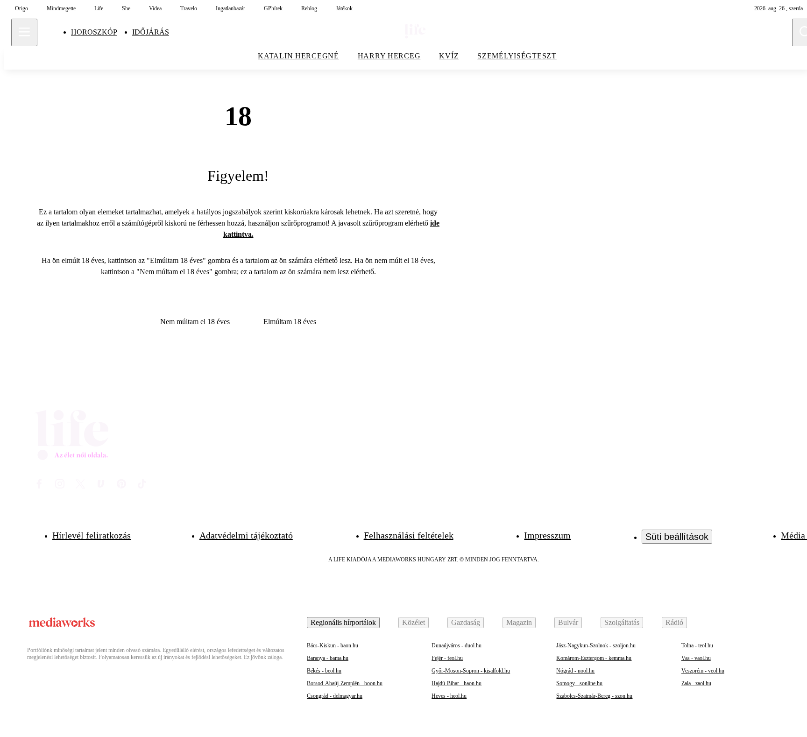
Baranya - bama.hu (327, 658)
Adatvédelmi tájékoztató (246, 535)
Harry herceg (389, 56)
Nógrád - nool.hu (575, 670)
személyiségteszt (517, 56)
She (126, 8)
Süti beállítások (676, 536)
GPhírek (273, 8)
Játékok (344, 8)
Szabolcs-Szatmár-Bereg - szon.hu (594, 696)
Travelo (188, 8)
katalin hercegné (298, 56)
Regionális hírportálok (343, 622)
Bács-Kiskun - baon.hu (332, 645)
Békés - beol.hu (324, 670)
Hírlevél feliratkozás (91, 535)
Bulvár (568, 622)
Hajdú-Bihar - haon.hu (456, 683)
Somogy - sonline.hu (579, 683)
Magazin (519, 622)
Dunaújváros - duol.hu (456, 645)
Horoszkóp (94, 32)
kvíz (449, 56)
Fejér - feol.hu (447, 658)
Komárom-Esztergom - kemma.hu (593, 658)
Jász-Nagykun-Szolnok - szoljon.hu (596, 645)
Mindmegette (61, 8)
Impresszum (547, 535)
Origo (21, 8)
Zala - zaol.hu (696, 683)
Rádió (674, 622)
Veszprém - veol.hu (702, 670)
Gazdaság (465, 622)
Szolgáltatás (621, 622)
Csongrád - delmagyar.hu (334, 696)
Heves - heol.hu (449, 696)
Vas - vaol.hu (696, 658)
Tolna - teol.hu (697, 645)
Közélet (413, 622)
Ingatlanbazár (230, 8)
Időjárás (150, 32)
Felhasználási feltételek (408, 535)
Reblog (309, 8)
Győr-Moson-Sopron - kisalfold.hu (471, 670)
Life (98, 8)
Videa (155, 8)
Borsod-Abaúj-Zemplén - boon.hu (344, 683)
